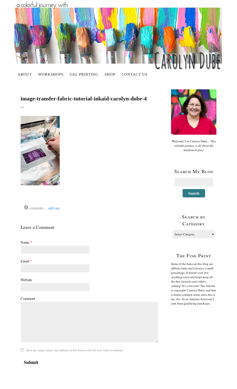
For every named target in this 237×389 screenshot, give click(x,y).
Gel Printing (84, 74)
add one (54, 207)
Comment (28, 298)
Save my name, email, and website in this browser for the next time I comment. (74, 350)
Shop (110, 74)
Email (26, 260)
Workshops (51, 74)
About (25, 74)
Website (26, 279)
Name (26, 242)
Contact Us (134, 74)
